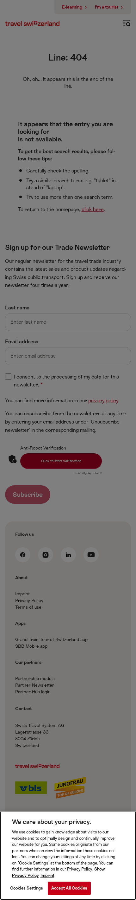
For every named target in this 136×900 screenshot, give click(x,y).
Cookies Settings (26, 888)
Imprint (47, 875)
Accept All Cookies (69, 888)
